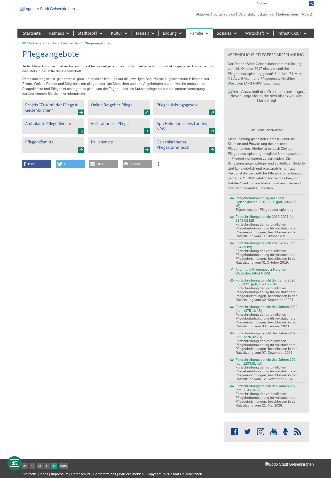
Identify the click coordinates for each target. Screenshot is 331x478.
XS (25, 466)
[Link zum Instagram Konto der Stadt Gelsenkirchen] (260, 432)
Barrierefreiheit (104, 474)
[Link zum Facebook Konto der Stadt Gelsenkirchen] (234, 432)
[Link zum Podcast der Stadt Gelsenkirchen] (285, 432)
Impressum (59, 474)
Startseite (29, 474)
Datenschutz (80, 474)
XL (54, 466)
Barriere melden (131, 474)
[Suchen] (311, 3)
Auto (63, 466)
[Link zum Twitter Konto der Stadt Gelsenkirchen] (247, 432)
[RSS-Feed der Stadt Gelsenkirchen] (297, 432)
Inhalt (44, 474)
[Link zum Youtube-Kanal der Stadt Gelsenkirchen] (273, 432)
